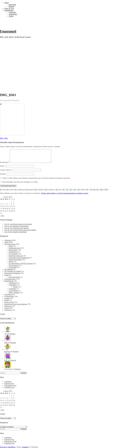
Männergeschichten (15, 260)
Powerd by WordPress (7, 447)
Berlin (11, 246)
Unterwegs (8, 310)
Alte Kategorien (9, 244)
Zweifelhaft (12, 267)
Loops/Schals (13, 290)
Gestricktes (12, 12)
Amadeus (25, 447)
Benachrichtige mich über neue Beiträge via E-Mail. (20, 182)
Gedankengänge (9, 279)
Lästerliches (8, 294)
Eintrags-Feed (9, 383)
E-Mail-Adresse (6, 170)
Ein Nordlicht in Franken (12, 271)
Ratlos (11, 261)
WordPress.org (9, 387)
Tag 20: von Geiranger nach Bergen (16, 228)
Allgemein (7, 240)
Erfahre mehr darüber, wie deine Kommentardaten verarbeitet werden (64, 193)
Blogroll (11, 6)
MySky (6, 300)
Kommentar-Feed (10, 385)
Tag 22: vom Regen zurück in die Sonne (18, 224)
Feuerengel (8, 31)
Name (2, 166)
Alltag (6, 242)
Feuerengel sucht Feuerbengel (19, 258)
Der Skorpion (13, 254)
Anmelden (7, 381)
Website (2, 174)
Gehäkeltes (12, 285)
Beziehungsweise (14, 248)
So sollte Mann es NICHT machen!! (21, 263)
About (6, 3)
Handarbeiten (8, 10)
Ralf (5, 343)
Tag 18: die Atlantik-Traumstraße (15, 232)
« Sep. (2, 216)
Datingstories (13, 252)
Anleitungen (13, 14)
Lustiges (7, 298)
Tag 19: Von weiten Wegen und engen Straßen (20, 230)
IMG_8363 (4, 138)
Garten (6, 275)
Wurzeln (12, 334)
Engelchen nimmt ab (16, 256)
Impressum (12, 4)
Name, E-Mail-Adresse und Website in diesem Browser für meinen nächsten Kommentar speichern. (36, 178)
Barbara (7, 351)
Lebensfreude (9, 296)
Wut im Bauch (13, 265)
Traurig (6, 308)
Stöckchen (7, 306)
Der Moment (8, 269)
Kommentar (4, 162)
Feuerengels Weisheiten (12, 273)
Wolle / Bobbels (14, 292)
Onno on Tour (9, 8)
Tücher (11, 16)
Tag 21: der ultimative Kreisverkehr (16, 226)
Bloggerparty (13, 250)
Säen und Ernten (14, 277)
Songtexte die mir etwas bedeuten (15, 304)
